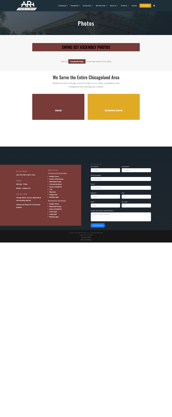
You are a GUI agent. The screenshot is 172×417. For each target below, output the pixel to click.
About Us (113, 6)
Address (93, 193)
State (92, 202)
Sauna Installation (55, 187)
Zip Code (125, 202)
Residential (74, 6)
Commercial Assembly (57, 173)
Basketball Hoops (55, 182)
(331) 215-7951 (86, 237)
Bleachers (52, 192)
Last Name (125, 166)
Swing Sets (53, 214)
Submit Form (98, 225)
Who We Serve (100, 6)
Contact (134, 6)
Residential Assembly (57, 201)
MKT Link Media (86, 240)
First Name (94, 166)
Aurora (94, 83)
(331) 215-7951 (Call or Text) (25, 175)
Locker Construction (56, 179)
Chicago (19, 198)
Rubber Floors (54, 176)
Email (92, 184)
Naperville (81, 83)
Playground (53, 194)
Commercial (62, 6)
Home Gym (53, 212)
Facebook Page (77, 61)
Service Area (87, 6)
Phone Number (96, 175)
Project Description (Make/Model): (102, 211)
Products (124, 6)
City (123, 193)
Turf (50, 189)
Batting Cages (54, 197)
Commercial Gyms (55, 184)
